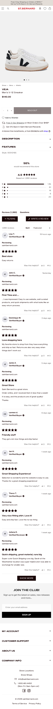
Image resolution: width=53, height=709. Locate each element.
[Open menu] (2, 8)
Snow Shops (26, 675)
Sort (28, 228)
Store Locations (26, 671)
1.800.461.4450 (25, 683)
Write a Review (41, 219)
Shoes (4, 85)
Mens (11, 85)
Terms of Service (19, 704)
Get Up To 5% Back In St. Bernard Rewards (26, 4)
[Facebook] (24, 690)
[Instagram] (28, 690)
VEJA (5, 89)
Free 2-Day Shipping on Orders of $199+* (26, 2)
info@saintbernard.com (28, 679)
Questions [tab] (24, 212)
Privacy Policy (35, 704)
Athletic (18, 85)
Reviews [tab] (9, 212)
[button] (26, 184)
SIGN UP (26, 615)
